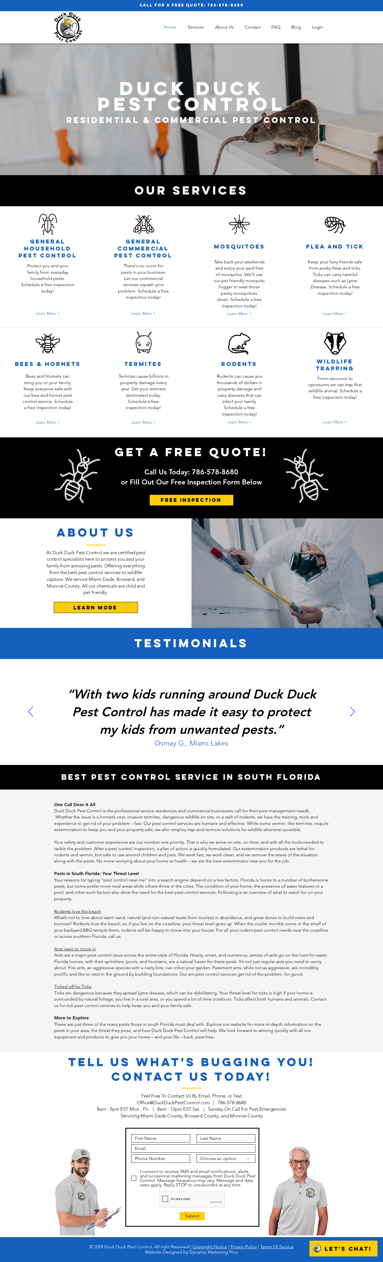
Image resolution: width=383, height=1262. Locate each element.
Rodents (239, 363)
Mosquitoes (239, 246)
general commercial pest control (143, 248)
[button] (195, 27)
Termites (143, 363)
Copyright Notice (210, 1246)
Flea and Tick (335, 246)
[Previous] (30, 712)
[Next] (352, 712)
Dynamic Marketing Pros (213, 1252)
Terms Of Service (277, 1246)
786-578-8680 (225, 5)
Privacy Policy (243, 1246)
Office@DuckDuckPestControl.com (173, 1102)
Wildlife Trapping (335, 365)
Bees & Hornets (48, 363)
